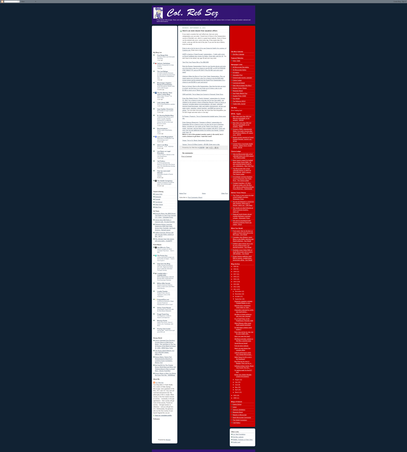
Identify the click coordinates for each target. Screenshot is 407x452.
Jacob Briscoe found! (240, 343)
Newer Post (182, 193)
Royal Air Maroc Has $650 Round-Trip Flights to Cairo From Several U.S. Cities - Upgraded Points (165, 215)
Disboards (158, 197)
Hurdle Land (236, 442)
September (238, 299)
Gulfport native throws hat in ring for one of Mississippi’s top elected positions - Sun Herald (243, 245)
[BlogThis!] (211, 148)
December (238, 291)
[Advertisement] (163, 38)
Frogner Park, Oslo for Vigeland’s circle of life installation (163, 294)
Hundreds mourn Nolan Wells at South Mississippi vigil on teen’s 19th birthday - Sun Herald (243, 252)
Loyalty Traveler (162, 291)
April (236, 390)
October (237, 296)
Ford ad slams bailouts (241, 346)
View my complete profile (163, 415)
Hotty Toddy (236, 61)
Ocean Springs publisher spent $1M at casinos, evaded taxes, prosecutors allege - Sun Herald (242, 258)
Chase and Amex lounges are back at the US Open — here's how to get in (165, 259)
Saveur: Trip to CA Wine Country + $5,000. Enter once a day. (201, 144)
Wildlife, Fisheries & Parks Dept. (243, 439)
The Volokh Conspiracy (164, 181)
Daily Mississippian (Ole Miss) (242, 85)
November (238, 294)
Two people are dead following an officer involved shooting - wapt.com (243, 209)
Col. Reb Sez (159, 382)
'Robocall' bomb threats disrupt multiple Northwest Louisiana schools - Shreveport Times (242, 216)
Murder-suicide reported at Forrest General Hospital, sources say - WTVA (243, 139)
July (236, 382)
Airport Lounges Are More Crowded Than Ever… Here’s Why (165, 250)
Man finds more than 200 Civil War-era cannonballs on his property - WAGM (242, 118)
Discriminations (162, 128)
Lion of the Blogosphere (165, 137)
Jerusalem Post (238, 75)
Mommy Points (162, 320)
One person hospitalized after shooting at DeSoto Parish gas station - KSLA (242, 222)
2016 (235, 276)
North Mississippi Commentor (242, 417)
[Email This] (209, 148)
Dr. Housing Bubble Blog (165, 115)
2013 (235, 284)
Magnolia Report (238, 91)
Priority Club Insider (164, 329)
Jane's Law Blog (162, 145)
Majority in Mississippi (240, 415)
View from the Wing (163, 264)
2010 (235, 395)
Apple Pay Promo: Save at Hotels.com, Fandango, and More (165, 324)
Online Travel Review (164, 308)
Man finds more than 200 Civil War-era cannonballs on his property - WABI (242, 124)
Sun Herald (236, 98)
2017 (235, 274)
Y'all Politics (236, 422)
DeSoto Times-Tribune (240, 88)
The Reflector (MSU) (239, 101)
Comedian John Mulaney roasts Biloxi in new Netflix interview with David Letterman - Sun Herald (243, 239)
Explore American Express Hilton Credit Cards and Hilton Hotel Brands (165, 286)
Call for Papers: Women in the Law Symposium (165, 155)
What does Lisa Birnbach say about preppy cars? (165, 139)
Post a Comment (186, 156)
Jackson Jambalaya (163, 63)
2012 (235, 287)
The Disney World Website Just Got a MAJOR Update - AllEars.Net (164, 352)
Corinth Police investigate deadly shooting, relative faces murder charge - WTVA (243, 145)
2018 (235, 271)
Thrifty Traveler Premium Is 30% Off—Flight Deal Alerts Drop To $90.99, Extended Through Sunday (165, 268)
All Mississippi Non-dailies (241, 67)
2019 (235, 269)
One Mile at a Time (163, 247)
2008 (235, 398)
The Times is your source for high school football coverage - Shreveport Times (243, 197)
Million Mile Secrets (163, 283)
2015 (235, 279)
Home (204, 193)
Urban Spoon (159, 204)
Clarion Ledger (237, 80)
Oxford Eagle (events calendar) (242, 78)
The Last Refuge (162, 71)
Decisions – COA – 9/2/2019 (165, 146)
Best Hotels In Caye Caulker (165, 110)
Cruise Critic (158, 194)
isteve (235, 407)
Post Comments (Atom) (195, 197)
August (237, 379)
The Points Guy (162, 255)
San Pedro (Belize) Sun (240, 93)
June (236, 385)
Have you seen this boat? (242, 336)
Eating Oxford (237, 404)
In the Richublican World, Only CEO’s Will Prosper (166, 87)
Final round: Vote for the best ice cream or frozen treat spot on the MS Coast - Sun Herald (243, 232)
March (237, 392)
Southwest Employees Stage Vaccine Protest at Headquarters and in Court (165, 302)
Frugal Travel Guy (163, 314)
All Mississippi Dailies (239, 70)
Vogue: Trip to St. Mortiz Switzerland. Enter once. (197, 140)
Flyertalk (157, 199)
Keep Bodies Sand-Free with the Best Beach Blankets (165, 310)
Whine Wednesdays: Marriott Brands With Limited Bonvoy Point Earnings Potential (165, 278)
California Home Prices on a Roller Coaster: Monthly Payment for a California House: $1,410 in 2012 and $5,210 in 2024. (165, 120)
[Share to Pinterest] (218, 148)
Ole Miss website (238, 437)
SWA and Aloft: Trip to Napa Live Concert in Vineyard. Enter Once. (202, 94)
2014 (235, 281)
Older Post (224, 193)
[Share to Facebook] (216, 148)
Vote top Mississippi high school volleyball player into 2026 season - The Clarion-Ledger (243, 156)
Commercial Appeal (239, 83)
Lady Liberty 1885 (163, 102)
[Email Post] (207, 147)
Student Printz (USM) (239, 96)
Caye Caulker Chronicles (165, 109)
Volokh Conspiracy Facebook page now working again (165, 183)
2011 (235, 289)
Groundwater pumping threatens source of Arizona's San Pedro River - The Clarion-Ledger (242, 178)
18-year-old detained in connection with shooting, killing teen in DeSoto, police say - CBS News (243, 203)
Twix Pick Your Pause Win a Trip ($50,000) (195, 62)
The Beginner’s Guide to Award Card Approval (164, 316)
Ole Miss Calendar (238, 54)
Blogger (168, 440)
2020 (235, 266)
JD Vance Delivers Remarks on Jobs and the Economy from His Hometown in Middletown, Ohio (166, 75)
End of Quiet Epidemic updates (166, 104)
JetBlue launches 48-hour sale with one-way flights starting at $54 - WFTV (164, 234)
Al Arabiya (236, 72)
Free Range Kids (162, 55)
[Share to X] (214, 148)
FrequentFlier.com (163, 299)
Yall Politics (161, 161)
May (236, 387)
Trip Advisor (158, 202)
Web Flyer (158, 207)
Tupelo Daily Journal (239, 104)
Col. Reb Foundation (239, 434)
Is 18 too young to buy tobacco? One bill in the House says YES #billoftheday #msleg (166, 164)
